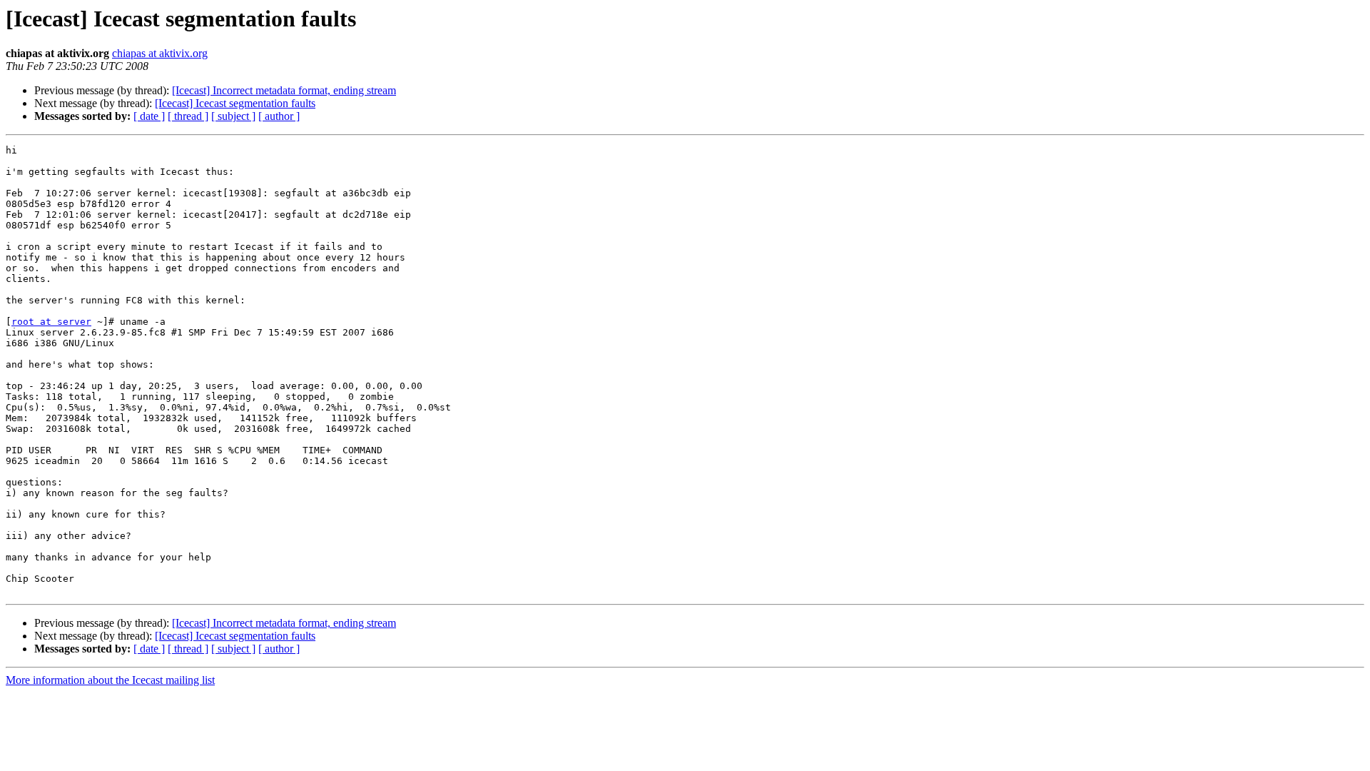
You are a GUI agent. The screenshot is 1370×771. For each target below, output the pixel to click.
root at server (51, 321)
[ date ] (149, 116)
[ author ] (279, 116)
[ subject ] (233, 116)
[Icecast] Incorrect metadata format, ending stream (284, 90)
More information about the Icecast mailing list (110, 680)
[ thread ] (188, 116)
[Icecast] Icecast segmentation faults (235, 103)
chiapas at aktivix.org (160, 53)
